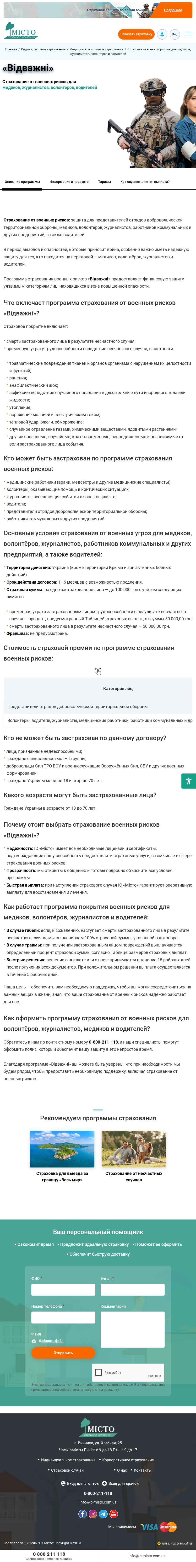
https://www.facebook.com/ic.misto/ (82, 1514)
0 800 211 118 (49, 1554)
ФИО (35, 1278)
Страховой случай (67, 1470)
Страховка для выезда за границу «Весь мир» (62, 1158)
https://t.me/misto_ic (103, 1514)
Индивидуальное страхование (43, 49)
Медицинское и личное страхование (96, 49)
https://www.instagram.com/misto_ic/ (93, 1514)
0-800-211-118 (98, 1493)
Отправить (63, 1353)
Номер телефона (46, 1306)
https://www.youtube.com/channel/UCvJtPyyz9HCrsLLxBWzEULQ (113, 1514)
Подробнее (173, 10)
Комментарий (113, 1306)
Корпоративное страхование (128, 1460)
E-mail (106, 1278)
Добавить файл (51, 1341)
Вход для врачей (124, 1483)
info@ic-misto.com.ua (98, 1502)
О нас (122, 1470)
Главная (11, 49)
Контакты (143, 1470)
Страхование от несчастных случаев (134, 1158)
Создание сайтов (182, 1543)
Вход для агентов (83, 1483)
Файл (36, 1334)
